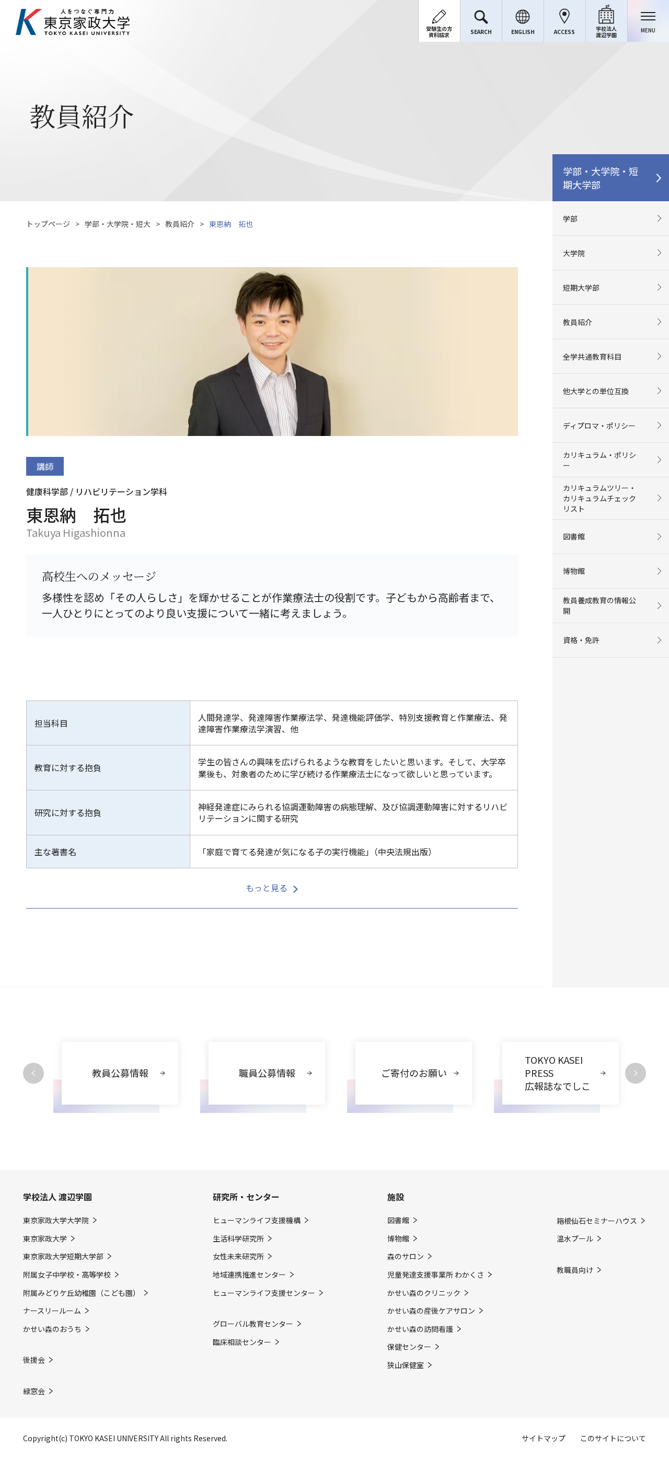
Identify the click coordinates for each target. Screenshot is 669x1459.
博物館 (574, 571)
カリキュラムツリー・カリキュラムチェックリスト (599, 498)
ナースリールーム (52, 1311)
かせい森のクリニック (423, 1293)
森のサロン (405, 1256)
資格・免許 (581, 640)
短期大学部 (581, 287)
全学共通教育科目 (592, 356)
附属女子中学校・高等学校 (67, 1275)
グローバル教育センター (253, 1324)
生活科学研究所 (238, 1239)
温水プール (575, 1239)
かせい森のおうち (52, 1329)
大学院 (574, 253)
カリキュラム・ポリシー (599, 460)
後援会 (34, 1360)
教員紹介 (179, 224)
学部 (570, 218)
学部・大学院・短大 (118, 224)
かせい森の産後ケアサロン (431, 1311)
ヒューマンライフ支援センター (264, 1293)
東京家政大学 (45, 1239)
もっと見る (266, 887)
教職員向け (575, 1270)
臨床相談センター (242, 1342)
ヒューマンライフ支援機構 (257, 1220)
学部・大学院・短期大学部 (600, 177)
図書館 (574, 536)
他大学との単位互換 (596, 391)
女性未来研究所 (238, 1256)
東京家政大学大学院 (56, 1220)
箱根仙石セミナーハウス (597, 1221)
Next (635, 1073)
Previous (33, 1073)
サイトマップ (544, 1438)
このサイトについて (613, 1438)
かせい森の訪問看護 (420, 1329)
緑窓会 (34, 1391)
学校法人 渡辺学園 (57, 1196)
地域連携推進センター (249, 1275)
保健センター (409, 1347)
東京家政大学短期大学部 (63, 1256)
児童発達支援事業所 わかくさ (435, 1275)
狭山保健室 (405, 1365)
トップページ (48, 224)
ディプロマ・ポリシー (599, 425)
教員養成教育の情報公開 (599, 605)
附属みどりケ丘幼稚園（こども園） (81, 1293)
